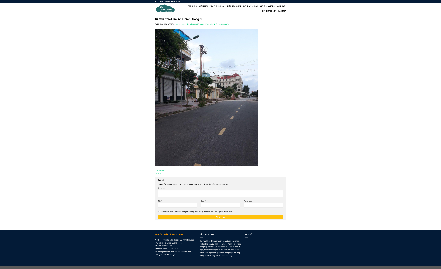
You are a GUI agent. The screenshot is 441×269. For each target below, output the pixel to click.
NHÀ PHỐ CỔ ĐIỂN (234, 6)
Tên (160, 201)
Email (203, 201)
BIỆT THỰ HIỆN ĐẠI (250, 6)
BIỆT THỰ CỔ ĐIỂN (269, 11)
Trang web (248, 201)
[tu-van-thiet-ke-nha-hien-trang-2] (206, 97)
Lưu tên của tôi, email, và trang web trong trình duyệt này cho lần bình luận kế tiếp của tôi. (197, 212)
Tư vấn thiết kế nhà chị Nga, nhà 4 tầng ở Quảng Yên (208, 24)
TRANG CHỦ (192, 6)
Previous (160, 170)
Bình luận (162, 188)
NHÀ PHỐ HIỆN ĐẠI (217, 6)
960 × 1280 (180, 24)
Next (158, 173)
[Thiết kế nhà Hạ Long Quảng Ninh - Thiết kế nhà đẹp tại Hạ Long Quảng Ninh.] (165, 8)
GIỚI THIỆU (203, 6)
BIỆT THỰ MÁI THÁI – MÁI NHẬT (272, 6)
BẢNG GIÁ (282, 11)
